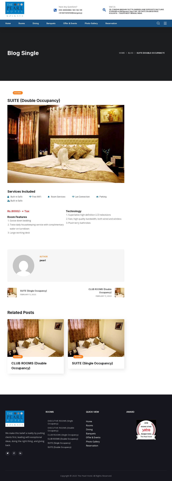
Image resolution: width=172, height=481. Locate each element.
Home (8, 23)
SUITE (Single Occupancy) (92, 363)
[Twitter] (7, 453)
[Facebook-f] (14, 453)
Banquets (50, 23)
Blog (130, 53)
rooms (17, 93)
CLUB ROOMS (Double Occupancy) (28, 365)
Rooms (22, 23)
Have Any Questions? (68, 7)
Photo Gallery (91, 23)
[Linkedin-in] (20, 453)
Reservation (111, 23)
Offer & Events (70, 23)
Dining (36, 23)
